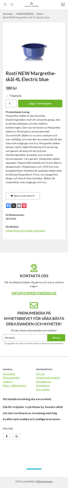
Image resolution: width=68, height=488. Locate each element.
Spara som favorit (24, 195)
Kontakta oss (43, 381)
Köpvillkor (9, 373)
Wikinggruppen (44, 481)
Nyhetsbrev (42, 385)
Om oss (40, 373)
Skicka (56, 337)
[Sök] (11, 4)
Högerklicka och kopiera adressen (25, 230)
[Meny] (5, 4)
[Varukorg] (63, 4)
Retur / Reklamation (14, 385)
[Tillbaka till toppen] (57, 480)
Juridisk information (48, 377)
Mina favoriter (11, 377)
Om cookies (43, 389)
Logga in (7, 381)
